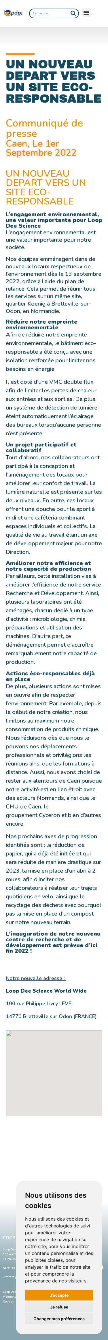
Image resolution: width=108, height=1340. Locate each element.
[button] (86, 12)
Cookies (8, 1302)
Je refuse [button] (59, 1306)
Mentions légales (15, 1297)
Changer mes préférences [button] (59, 1318)
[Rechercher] (73, 13)
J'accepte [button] (59, 1295)
